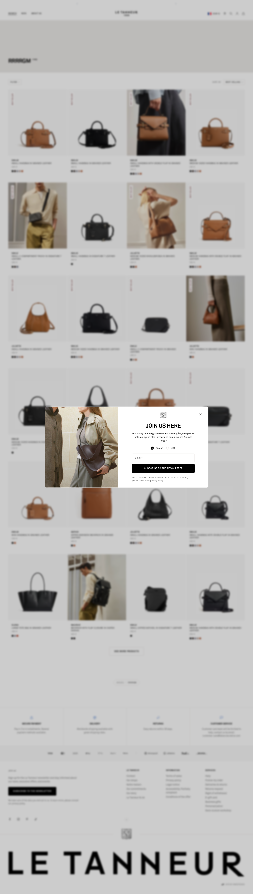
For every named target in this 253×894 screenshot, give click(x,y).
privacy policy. (157, 481)
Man (173, 448)
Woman (159, 448)
